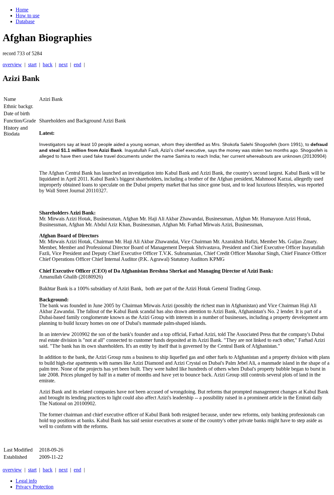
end (77, 64)
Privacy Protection (34, 486)
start (32, 64)
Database (25, 21)
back (48, 64)
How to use (27, 15)
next (63, 64)
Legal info (26, 481)
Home (22, 9)
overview (12, 64)
